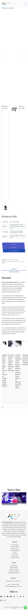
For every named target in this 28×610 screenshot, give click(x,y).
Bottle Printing (14, 548)
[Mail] (4, 600)
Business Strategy (14, 569)
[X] (17, 597)
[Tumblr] (23, 597)
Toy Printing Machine (15, 550)
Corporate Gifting (14, 557)
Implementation (14, 567)
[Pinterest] (14, 597)
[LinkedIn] (11, 597)
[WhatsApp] (1, 600)
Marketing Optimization (14, 573)
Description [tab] (14, 269)
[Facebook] (1, 597)
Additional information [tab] (14, 271)
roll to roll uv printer (10, 261)
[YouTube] (7, 597)
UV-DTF (15, 552)
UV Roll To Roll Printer (12, 259)
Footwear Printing (14, 546)
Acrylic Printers (14, 555)
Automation (14, 565)
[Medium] (20, 597)
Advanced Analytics (14, 571)
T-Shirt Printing (14, 544)
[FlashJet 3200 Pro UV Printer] (14, 499)
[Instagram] (4, 597)
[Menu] (25, 3)
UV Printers (15, 554)
